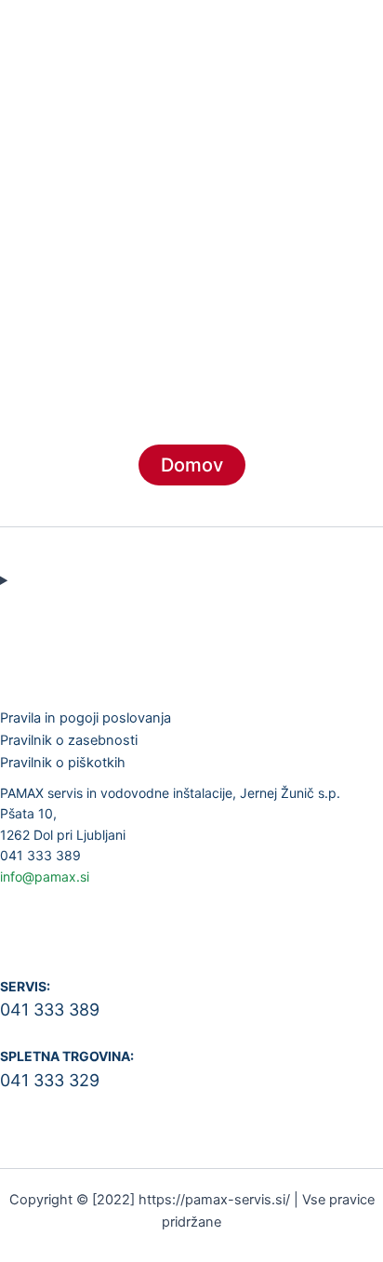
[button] (191, 154)
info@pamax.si (44, 876)
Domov (192, 465)
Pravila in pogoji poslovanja (85, 718)
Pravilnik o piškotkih (62, 762)
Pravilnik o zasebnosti (69, 740)
